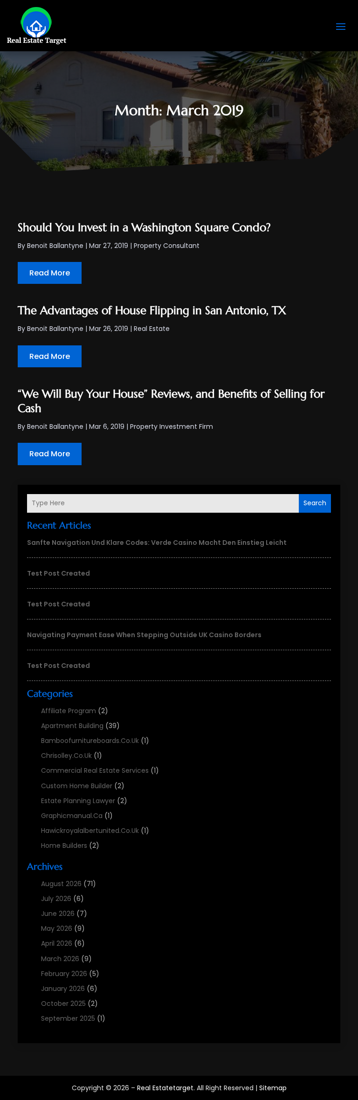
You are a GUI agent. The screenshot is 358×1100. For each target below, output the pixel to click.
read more (49, 273)
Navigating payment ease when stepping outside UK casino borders (144, 634)
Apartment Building (72, 725)
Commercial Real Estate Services (95, 770)
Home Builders (64, 845)
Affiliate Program (68, 710)
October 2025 (63, 1003)
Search (314, 503)
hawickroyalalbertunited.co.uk (90, 830)
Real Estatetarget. (166, 1088)
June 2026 (58, 913)
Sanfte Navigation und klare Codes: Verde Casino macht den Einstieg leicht (157, 542)
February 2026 (64, 973)
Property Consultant (167, 245)
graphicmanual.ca (72, 815)
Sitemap (273, 1088)
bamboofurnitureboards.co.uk (90, 740)
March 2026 (60, 958)
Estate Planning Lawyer (78, 800)
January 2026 (63, 988)
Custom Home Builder (76, 786)
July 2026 (56, 898)
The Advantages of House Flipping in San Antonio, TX (152, 310)
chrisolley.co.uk (66, 755)
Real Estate (152, 328)
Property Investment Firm (171, 426)
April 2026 (56, 943)
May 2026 (56, 928)
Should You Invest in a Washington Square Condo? (144, 227)
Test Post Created (58, 573)
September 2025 (68, 1018)
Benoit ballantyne (55, 245)
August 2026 (61, 883)
